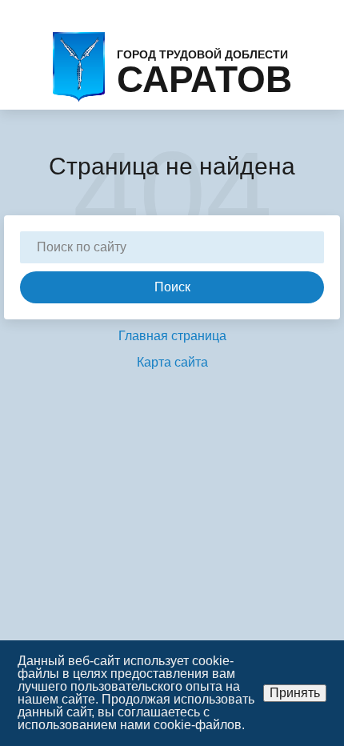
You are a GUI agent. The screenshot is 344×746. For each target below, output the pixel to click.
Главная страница (172, 336)
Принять (295, 693)
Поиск (172, 287)
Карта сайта (172, 362)
